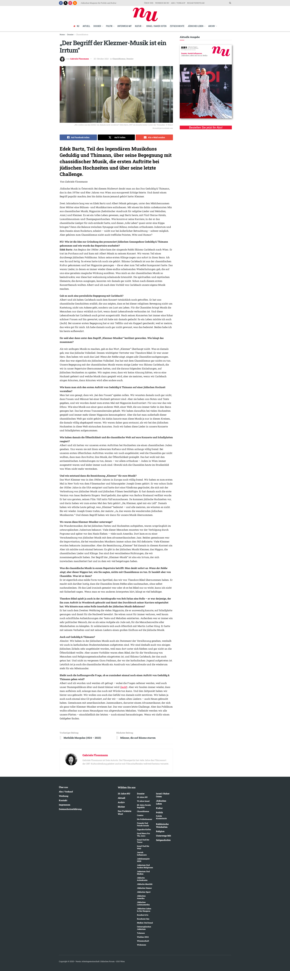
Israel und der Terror (143, 840)
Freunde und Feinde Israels (143, 824)
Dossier (97, 26)
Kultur (138, 26)
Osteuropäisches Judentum (144, 927)
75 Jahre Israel (143, 801)
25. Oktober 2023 (101, 58)
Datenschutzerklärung (70, 809)
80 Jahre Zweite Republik (144, 806)
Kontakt (63, 800)
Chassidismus (82, 34)
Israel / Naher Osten (156, 26)
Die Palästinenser (144, 819)
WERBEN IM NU (162, 3)
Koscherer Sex (143, 919)
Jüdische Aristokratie (142, 878)
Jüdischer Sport (143, 892)
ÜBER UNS (148, 3)
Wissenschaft (143, 941)
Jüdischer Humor (144, 888)
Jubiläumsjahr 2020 (143, 859)
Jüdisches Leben (195, 26)
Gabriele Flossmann (79, 58)
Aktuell (86, 26)
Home (62, 34)
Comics (140, 815)
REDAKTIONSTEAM (196, 3)
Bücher (121, 806)
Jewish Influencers (142, 853)
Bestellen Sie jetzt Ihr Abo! (205, 127)
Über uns (63, 787)
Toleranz (141, 933)
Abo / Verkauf (66, 791)
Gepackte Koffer (144, 829)
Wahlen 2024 (143, 937)
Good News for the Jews (143, 834)
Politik (109, 26)
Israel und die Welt (143, 847)
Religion (160, 831)
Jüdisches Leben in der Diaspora (144, 909)
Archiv (211, 26)
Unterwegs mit (124, 26)
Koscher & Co (142, 915)
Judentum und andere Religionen (145, 866)
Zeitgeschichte (177, 26)
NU (78, 26)
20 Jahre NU (124, 793)
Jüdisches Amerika (141, 897)
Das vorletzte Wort (124, 812)
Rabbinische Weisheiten (162, 825)
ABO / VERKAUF (178, 3)
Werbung (63, 796)
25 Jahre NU (142, 797)
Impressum (64, 804)
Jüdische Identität (144, 884)
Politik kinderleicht (161, 817)
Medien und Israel (145, 922)
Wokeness (141, 945)
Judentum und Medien (143, 872)
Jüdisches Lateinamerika (143, 903)
